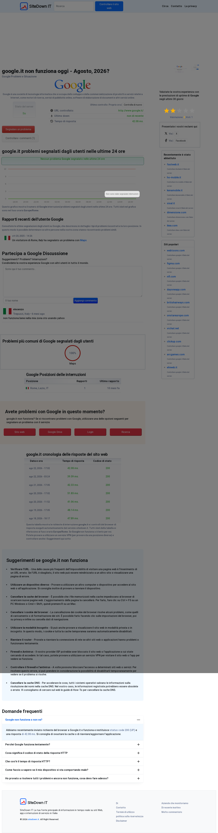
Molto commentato (172, 812)
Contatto (121, 807)
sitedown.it (33, 819)
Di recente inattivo (171, 807)
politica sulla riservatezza (129, 816)
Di (117, 803)
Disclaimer (121, 821)
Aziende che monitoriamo (175, 803)
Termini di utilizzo (125, 812)
